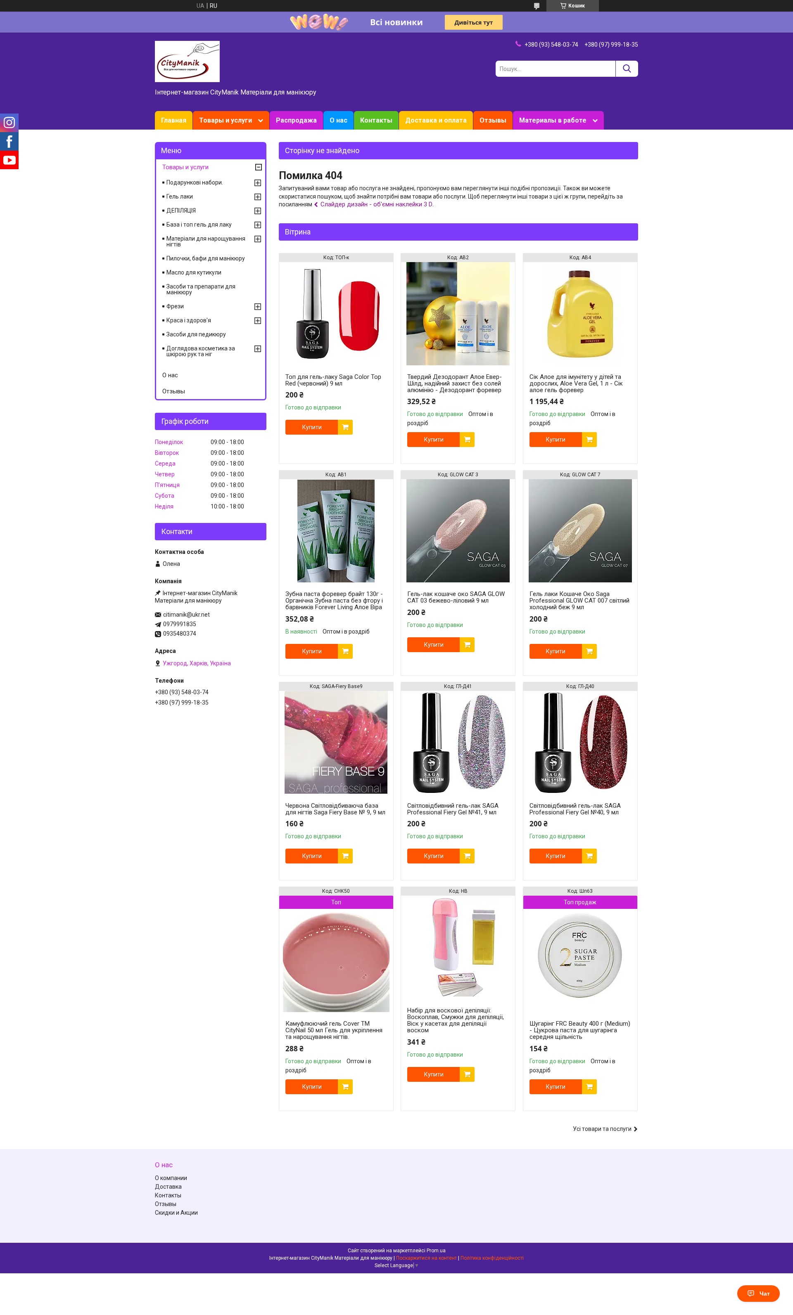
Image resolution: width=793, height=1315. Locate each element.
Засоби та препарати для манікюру (200, 289)
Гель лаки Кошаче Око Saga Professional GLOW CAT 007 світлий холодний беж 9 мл (579, 600)
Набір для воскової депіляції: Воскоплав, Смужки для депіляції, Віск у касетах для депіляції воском (455, 1020)
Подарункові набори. (194, 182)
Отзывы (493, 120)
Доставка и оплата (436, 120)
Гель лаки (179, 196)
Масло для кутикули (193, 272)
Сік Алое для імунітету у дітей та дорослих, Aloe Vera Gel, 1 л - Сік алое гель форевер (576, 383)
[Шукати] (626, 69)
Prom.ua (436, 1251)
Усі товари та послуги (602, 1129)
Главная (173, 120)
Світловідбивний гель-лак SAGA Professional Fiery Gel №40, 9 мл (575, 809)
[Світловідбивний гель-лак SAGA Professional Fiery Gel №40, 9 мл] (580, 742)
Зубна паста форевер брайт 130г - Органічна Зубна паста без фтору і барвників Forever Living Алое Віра (334, 600)
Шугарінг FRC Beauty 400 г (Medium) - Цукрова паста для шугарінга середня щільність (579, 1030)
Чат (765, 1293)
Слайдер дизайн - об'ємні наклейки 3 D (376, 204)
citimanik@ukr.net (186, 614)
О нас (338, 120)
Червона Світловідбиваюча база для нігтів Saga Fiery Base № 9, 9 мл (335, 809)
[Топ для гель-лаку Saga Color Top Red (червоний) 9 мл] (336, 313)
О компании (171, 1178)
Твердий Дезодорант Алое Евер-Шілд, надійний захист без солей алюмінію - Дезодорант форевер (454, 383)
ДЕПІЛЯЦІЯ (181, 210)
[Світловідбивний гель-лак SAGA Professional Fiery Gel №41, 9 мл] (458, 742)
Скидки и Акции (176, 1212)
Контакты (376, 120)
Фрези (175, 306)
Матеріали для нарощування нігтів (205, 241)
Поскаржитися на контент (426, 1258)
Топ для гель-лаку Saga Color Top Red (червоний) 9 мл (333, 380)
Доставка (168, 1186)
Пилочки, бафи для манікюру (205, 258)
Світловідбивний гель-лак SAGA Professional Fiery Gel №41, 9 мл (453, 809)
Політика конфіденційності (492, 1258)
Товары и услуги (225, 120)
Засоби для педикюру (196, 334)
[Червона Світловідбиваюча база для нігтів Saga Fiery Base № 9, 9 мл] (336, 742)
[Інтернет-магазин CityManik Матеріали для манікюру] (187, 61)
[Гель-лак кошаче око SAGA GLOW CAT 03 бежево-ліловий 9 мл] (458, 530)
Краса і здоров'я (188, 320)
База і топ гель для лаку (199, 224)
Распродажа (296, 120)
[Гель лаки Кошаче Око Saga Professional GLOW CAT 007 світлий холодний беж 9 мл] (580, 530)
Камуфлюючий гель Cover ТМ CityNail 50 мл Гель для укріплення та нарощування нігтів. (333, 1030)
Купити (312, 427)
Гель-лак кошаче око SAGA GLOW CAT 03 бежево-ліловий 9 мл (456, 597)
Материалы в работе (552, 120)
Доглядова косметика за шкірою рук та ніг (200, 351)
